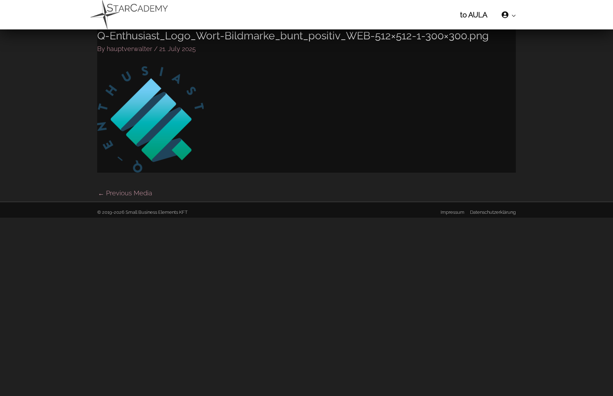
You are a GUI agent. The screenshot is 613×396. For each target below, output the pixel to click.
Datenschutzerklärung (493, 212)
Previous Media (125, 193)
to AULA (473, 15)
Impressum (452, 212)
